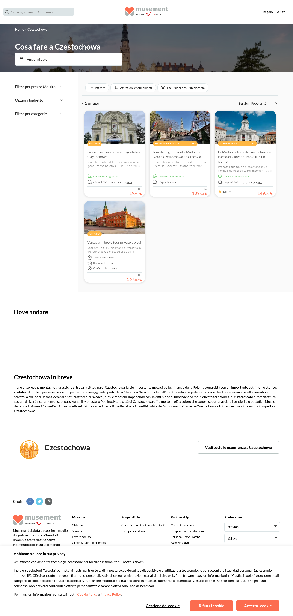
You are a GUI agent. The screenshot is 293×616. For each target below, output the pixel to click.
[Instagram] (48, 501)
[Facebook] (29, 501)
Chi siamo (78, 525)
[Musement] (146, 12)
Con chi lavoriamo (183, 525)
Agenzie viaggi (180, 542)
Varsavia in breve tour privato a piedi (114, 242)
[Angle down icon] (60, 86)
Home (19, 29)
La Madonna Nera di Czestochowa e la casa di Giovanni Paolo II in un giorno (244, 156)
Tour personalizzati (134, 531)
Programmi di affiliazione (187, 531)
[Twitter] (39, 501)
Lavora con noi (82, 537)
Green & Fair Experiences (89, 542)
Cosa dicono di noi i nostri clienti (143, 525)
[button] (97, 87)
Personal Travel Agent (185, 537)
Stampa (77, 531)
